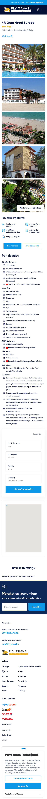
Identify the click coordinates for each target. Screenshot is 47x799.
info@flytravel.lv (10, 643)
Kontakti (6, 730)
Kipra (4, 690)
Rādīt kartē (7, 36)
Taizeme (22, 686)
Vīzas (4, 740)
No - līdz (11, 458)
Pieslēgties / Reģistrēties (34, 3)
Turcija (5, 676)
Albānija (22, 690)
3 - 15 (10, 469)
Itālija (20, 671)
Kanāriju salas (8, 681)
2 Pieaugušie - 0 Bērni (15, 480)
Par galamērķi (32, 246)
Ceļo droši (6, 735)
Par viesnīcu (12, 246)
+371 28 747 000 (17, 3)
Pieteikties (36, 607)
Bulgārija (22, 676)
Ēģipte (5, 671)
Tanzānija (22, 681)
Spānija (5, 686)
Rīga (9, 446)
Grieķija (5, 666)
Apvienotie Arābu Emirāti (29, 666)
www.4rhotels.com (13, 411)
